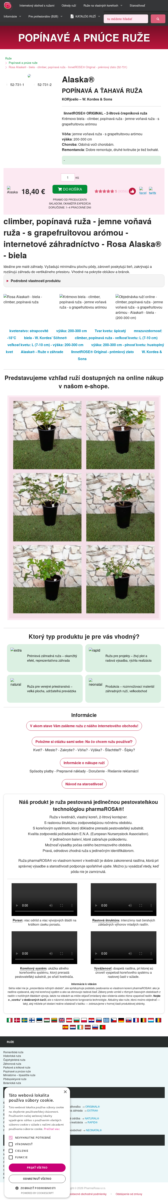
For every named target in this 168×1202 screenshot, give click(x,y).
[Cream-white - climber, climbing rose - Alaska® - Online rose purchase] (62, 1019)
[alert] (37, 1142)
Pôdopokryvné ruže (14, 1079)
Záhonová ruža (12, 1063)
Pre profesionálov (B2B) (43, 16)
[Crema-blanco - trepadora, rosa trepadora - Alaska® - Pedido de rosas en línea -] (65, 1026)
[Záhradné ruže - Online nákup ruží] (158, 18)
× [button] (65, 1092)
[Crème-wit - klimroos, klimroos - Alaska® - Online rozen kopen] (73, 1026)
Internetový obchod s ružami (36, 5)
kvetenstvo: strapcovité (28, 330)
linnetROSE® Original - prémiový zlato (102, 351)
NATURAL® (92, 1118)
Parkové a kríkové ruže (16, 1067)
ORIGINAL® (92, 1106)
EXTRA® (92, 1110)
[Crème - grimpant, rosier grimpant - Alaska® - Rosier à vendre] (136, 1019)
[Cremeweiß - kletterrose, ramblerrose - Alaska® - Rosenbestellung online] (69, 1019)
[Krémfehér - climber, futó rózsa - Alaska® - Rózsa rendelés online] (47, 1019)
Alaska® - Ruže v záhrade (42, 351)
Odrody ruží (69, 5)
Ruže (8, 58)
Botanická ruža (12, 1083)
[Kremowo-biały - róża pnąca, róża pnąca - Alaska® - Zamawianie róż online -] (84, 1019)
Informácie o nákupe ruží (84, 762)
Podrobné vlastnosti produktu (36, 280)
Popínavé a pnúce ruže (23, 63)
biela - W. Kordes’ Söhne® (45, 337)
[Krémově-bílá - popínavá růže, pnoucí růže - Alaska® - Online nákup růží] (114, 1019)
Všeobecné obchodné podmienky (86, 1194)
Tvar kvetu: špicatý (110, 330)
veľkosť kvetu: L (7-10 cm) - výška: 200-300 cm (45, 344)
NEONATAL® (94, 1130)
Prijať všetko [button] (37, 1167)
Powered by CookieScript (37, 1193)
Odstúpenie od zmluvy (129, 1194)
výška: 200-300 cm (71, 330)
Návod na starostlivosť (84, 783)
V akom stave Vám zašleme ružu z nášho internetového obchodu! (84, 725)
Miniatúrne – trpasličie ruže (19, 1075)
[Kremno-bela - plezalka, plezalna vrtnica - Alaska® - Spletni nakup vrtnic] (99, 1019)
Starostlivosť (137, 5)
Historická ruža (12, 1056)
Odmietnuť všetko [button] (37, 1179)
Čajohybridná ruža (14, 1060)
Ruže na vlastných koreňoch (101, 5)
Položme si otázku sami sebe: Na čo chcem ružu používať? (84, 741)
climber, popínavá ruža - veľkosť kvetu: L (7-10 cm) (116, 337)
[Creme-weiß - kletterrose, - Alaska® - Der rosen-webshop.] (121, 1019)
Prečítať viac (52, 1129)
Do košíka (72, 189)
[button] (37, 1188)
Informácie (10, 16)
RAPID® (93, 1122)
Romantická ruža (13, 1052)
